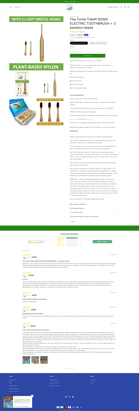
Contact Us (12, 380)
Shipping (80, 37)
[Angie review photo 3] (44, 360)
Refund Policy (13, 385)
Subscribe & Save (55, 383)
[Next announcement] (129, 1)
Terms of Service (14, 391)
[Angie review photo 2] (35, 360)
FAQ (10, 383)
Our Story (92, 380)
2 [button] (68, 368)
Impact (92, 383)
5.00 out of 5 (41, 241)
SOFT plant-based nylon (79, 43)
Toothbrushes (53, 380)
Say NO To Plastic (55, 385)
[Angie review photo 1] (26, 360)
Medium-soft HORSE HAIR (98, 43)
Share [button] (73, 221)
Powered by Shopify (75, 410)
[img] (26, 255)
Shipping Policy (13, 388)
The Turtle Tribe (66, 410)
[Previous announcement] (10, 1)
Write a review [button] (102, 241)
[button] (11, 7)
